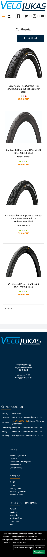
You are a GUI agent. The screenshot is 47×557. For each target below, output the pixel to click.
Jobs (11, 524)
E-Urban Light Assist (18, 491)
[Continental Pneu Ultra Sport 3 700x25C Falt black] (23, 261)
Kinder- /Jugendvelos (18, 455)
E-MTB (12, 482)
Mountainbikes (15, 464)
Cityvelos (13, 458)
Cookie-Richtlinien (18, 542)
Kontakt (13, 509)
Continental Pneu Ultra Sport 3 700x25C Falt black (23, 286)
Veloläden (13, 512)
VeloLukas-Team (16, 518)
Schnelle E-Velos (16, 494)
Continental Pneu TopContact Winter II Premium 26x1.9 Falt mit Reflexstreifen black (23, 218)
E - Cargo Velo (15, 488)
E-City (12, 485)
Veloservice (14, 515)
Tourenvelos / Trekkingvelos (20, 461)
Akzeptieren (39, 552)
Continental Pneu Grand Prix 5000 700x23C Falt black (23, 151)
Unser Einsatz (15, 521)
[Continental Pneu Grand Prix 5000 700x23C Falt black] (23, 127)
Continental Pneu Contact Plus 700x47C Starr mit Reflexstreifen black (23, 88)
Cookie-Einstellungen (23, 547)
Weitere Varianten (24, 157)
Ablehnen (40, 547)
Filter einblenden (31, 38)
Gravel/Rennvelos (16, 468)
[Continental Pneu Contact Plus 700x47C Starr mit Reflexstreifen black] (23, 63)
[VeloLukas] (23, 6)
